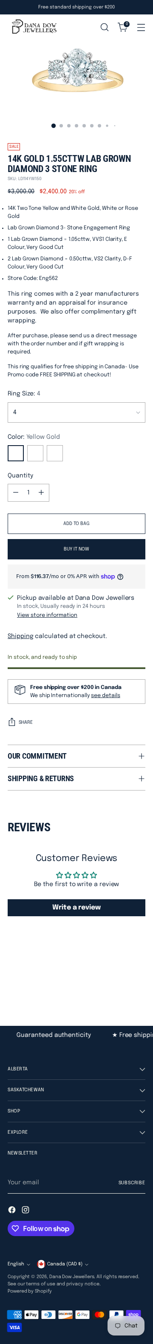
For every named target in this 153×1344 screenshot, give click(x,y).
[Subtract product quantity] (15, 492)
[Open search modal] (104, 27)
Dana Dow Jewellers (71, 1276)
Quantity (20, 476)
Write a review (76, 907)
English (16, 1264)
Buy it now (76, 549)
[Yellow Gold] (16, 453)
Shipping (20, 636)
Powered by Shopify (30, 1291)
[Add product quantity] (41, 492)
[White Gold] (35, 453)
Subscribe (132, 1183)
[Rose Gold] (55, 453)
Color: (34, 437)
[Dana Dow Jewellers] (33, 27)
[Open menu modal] (141, 27)
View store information (47, 615)
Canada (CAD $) (64, 1264)
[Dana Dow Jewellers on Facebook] (13, 1211)
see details (105, 695)
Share (26, 722)
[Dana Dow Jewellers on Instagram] (26, 1211)
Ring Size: (24, 394)
